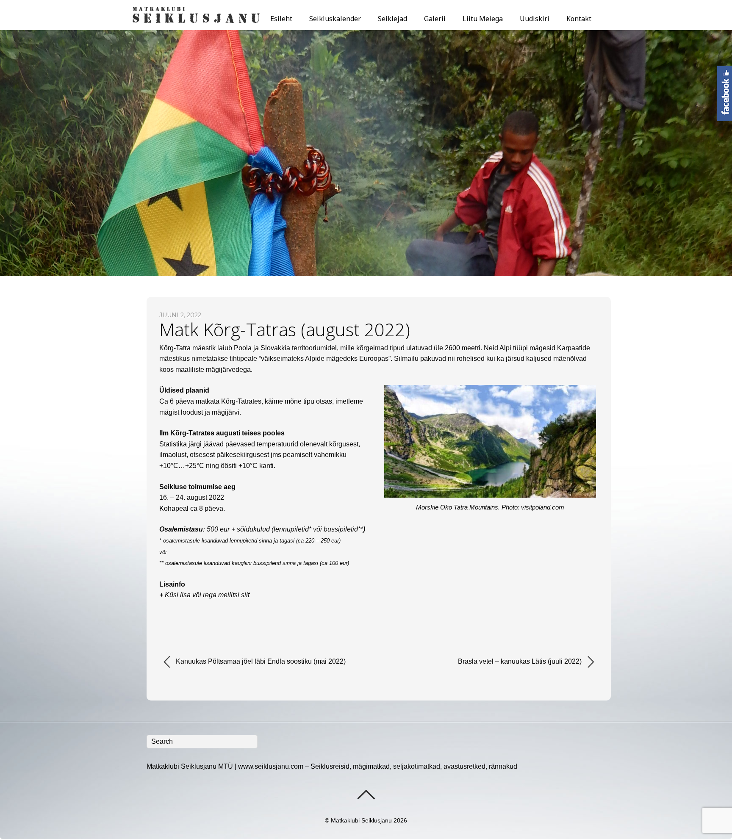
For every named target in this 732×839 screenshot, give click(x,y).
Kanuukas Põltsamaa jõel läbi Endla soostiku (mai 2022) (260, 661)
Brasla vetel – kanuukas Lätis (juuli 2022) (520, 661)
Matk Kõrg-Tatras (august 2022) (284, 329)
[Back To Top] (365, 794)
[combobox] (202, 741)
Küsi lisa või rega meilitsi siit (207, 594)
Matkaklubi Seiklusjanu (361, 820)
